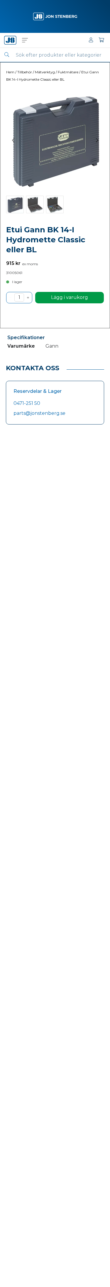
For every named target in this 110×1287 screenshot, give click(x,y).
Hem (10, 72)
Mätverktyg (45, 72)
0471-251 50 (26, 403)
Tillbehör (24, 72)
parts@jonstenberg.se (39, 413)
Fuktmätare (68, 72)
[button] (25, 40)
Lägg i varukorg (69, 297)
